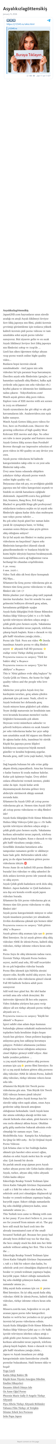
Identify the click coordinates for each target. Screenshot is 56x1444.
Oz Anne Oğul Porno (14, 1391)
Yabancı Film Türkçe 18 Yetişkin (20, 1408)
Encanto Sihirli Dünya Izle (17, 1387)
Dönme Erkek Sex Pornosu (18, 1412)
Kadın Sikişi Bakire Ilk (15, 1375)
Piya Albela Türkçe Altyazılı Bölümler (24, 1404)
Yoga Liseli (9, 1370)
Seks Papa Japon (12, 1416)
